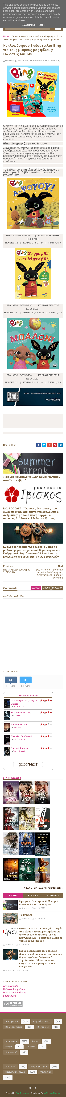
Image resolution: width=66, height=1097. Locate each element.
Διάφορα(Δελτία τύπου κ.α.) (25, 36)
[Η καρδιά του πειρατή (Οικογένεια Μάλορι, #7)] (27, 803)
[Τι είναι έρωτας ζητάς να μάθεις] (7, 707)
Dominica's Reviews (28, 695)
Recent (13, 895)
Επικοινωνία (9, 995)
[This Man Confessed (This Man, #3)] (7, 744)
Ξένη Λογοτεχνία (38, 1066)
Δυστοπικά (10, 1066)
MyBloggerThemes (52, 1093)
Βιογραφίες (43, 1027)
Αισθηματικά (11, 1021)
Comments (53, 895)
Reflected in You (19, 724)
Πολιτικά (31, 1046)
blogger (36, 588)
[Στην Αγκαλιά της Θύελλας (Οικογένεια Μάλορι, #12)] (11, 854)
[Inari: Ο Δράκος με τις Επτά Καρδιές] (27, 854)
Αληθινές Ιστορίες (42, 1021)
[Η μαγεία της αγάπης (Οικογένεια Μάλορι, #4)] (11, 803)
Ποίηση (8, 1046)
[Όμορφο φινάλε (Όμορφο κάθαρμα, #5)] (42, 829)
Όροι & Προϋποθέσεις (14, 992)
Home (6, 36)
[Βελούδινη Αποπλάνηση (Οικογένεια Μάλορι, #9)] (11, 829)
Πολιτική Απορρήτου (14, 989)
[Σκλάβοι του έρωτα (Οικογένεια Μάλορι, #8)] (42, 803)
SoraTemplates (22, 1093)
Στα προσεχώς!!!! (12, 778)
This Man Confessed (21, 736)
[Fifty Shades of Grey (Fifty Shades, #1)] (7, 719)
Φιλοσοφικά (11, 1052)
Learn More (28, 25)
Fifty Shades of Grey (21, 712)
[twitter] (30, 1088)
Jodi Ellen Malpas (19, 739)
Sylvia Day (17, 727)
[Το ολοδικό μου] (42, 881)
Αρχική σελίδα (10, 986)
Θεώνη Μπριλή (18, 706)
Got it (42, 25)
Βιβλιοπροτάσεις (13, 1027)
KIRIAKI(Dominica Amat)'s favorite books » (43, 888)
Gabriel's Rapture (19, 748)
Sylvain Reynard (19, 751)
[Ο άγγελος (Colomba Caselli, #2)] (11, 880)
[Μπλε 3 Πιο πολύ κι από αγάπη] (27, 880)
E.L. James (17, 715)
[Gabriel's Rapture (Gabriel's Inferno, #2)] (7, 755)
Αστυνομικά (11, 1041)
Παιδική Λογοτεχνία (15, 1072)
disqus (46, 588)
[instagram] (36, 1088)
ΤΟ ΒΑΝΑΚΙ (25, 914)
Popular (33, 895)
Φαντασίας (45, 1072)
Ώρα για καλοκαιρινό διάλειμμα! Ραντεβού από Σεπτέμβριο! (31, 478)
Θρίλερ (35, 1041)
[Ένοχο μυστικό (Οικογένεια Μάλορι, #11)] (27, 829)
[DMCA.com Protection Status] (13, 1006)
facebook (57, 588)
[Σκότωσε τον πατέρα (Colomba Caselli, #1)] (42, 855)
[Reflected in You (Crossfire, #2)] (7, 731)
